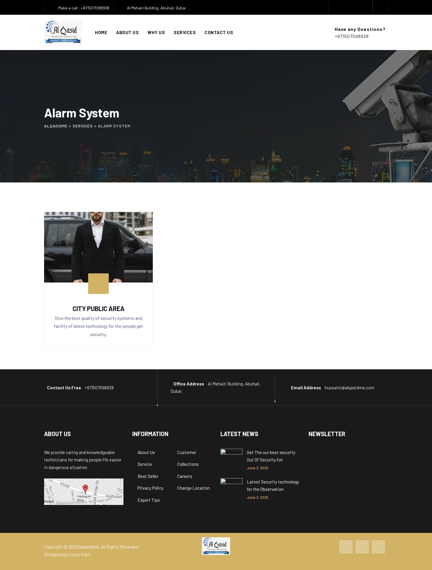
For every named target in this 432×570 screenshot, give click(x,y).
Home (101, 32)
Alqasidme (88, 546)
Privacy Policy (150, 488)
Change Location (193, 488)
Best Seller (148, 476)
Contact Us (219, 32)
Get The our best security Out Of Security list (271, 456)
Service (145, 464)
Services (185, 32)
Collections (188, 464)
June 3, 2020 (257, 468)
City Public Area (99, 308)
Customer (186, 452)
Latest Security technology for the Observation (273, 485)
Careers (184, 476)
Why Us (156, 32)
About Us (127, 32)
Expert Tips (149, 500)
